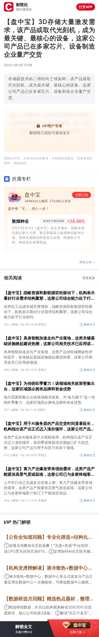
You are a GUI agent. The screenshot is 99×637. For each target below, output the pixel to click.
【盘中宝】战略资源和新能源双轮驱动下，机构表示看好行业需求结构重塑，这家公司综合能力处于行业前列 (49, 295)
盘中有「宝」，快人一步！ (28, 208)
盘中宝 (32, 195)
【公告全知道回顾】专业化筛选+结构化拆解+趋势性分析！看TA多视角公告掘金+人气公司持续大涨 (49, 537)
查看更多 (88, 278)
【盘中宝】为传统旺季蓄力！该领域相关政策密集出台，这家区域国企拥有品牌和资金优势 (49, 386)
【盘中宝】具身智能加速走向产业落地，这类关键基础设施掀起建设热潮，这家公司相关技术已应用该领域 (49, 340)
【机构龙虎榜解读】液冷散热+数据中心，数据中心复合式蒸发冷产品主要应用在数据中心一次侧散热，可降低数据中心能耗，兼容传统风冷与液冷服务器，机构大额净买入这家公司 (49, 568)
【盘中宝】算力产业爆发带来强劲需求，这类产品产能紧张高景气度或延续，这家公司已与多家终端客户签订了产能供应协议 (49, 471)
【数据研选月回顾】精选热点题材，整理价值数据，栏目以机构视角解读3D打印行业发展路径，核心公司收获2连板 (49, 598)
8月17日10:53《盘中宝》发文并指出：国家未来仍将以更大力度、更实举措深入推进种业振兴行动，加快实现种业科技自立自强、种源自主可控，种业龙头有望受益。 (48, 235)
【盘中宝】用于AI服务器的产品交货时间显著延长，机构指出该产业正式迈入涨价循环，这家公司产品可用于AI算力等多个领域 (49, 426)
